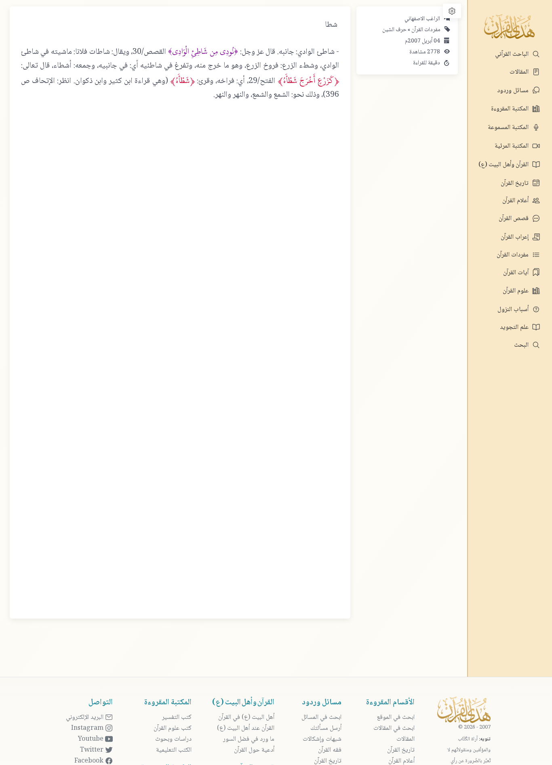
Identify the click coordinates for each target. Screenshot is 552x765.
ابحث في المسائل (321, 717)
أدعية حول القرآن (254, 750)
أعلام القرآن (516, 200)
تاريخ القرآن (515, 183)
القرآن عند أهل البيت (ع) (245, 728)
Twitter (92, 750)
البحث (522, 345)
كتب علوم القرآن (173, 728)
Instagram (88, 728)
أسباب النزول (513, 309)
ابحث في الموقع (396, 717)
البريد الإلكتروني (85, 717)
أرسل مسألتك (325, 728)
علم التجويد (515, 327)
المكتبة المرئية (512, 146)
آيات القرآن (516, 272)
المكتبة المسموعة (509, 127)
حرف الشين (394, 30)
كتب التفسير (177, 717)
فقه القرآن (329, 750)
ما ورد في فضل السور (248, 739)
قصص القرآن (514, 218)
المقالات (520, 72)
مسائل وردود (513, 90)
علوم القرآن (516, 291)
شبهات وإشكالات (322, 739)
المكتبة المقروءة (510, 109)
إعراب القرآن (515, 237)
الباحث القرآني (512, 54)
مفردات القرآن (513, 255)
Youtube (91, 739)
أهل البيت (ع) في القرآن (246, 717)
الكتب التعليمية (174, 750)
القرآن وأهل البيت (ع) (504, 164)
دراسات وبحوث (173, 739)
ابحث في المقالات (394, 728)
